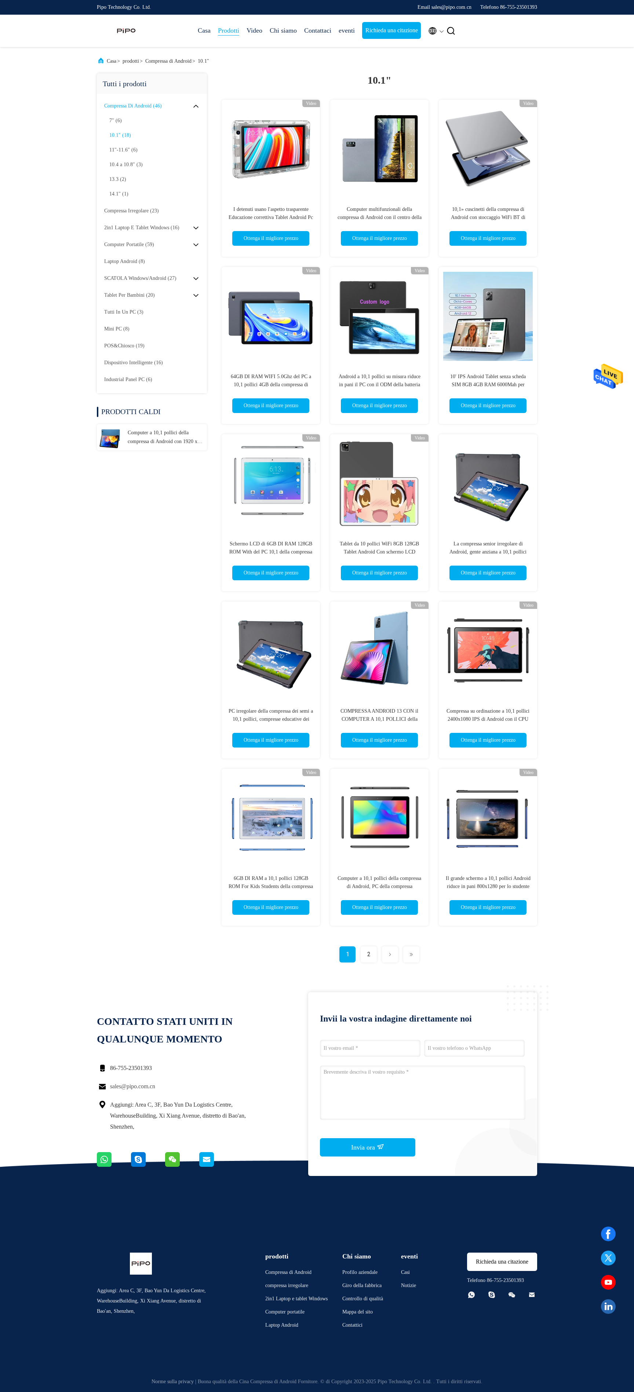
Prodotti (228, 30)
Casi (405, 1272)
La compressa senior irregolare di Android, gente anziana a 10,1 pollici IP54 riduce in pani (487, 552)
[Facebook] (608, 1233)
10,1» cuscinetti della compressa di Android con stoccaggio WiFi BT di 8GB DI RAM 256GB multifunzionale (488, 217)
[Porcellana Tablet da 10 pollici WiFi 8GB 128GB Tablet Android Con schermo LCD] (379, 483)
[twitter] (608, 1258)
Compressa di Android (168, 61)
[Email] (215, 1165)
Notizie (408, 1285)
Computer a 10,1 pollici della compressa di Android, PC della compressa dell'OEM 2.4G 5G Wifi (379, 886)
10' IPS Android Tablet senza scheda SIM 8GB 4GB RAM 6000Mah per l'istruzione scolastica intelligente (488, 384)
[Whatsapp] (114, 1165)
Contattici (352, 1325)
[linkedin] (608, 1306)
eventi (347, 30)
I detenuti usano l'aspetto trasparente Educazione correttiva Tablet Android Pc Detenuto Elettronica (271, 217)
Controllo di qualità (362, 1298)
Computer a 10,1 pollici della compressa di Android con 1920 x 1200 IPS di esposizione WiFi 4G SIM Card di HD (162, 438)
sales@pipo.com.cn (132, 1086)
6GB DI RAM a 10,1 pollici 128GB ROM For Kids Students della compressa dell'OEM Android (271, 886)
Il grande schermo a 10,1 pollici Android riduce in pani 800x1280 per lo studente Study (488, 886)
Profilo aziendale (360, 1272)
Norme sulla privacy (173, 1381)
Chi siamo (283, 30)
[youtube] (608, 1282)
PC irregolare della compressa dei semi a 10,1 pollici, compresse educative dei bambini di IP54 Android (271, 719)
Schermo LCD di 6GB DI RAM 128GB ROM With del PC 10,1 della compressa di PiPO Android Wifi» (270, 552)
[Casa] (126, 31)
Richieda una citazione (391, 30)
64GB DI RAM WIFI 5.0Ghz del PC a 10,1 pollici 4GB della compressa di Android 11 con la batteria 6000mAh (271, 384)
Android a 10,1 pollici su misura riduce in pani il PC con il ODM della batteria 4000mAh (379, 384)
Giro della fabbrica (362, 1285)
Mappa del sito (357, 1312)
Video (254, 30)
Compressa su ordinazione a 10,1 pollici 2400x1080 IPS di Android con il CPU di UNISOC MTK (488, 719)
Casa (204, 30)
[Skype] (148, 1165)
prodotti (131, 61)
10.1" (203, 61)
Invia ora (364, 1147)
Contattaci (317, 30)
